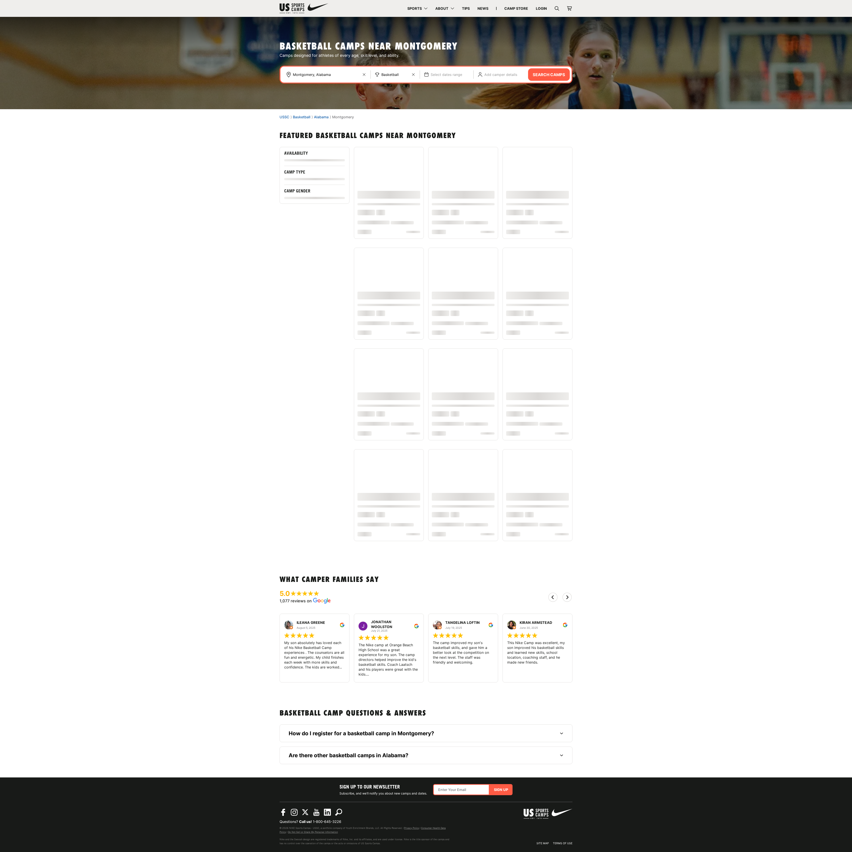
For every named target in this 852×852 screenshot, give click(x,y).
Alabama (321, 117)
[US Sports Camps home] (304, 8)
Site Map (542, 843)
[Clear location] (364, 74)
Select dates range (446, 74)
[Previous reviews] (553, 597)
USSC (284, 117)
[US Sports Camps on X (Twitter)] (305, 812)
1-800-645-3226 (327, 821)
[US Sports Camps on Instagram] (294, 812)
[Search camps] (338, 812)
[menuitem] (417, 8)
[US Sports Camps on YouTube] (316, 812)
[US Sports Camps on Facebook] (283, 812)
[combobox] (329, 74)
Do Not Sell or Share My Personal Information (313, 832)
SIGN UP (501, 789)
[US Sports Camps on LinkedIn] (327, 812)
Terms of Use (562, 843)
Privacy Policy (411, 828)
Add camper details (500, 74)
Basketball (390, 74)
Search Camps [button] (549, 74)
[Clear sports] (413, 74)
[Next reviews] (567, 597)
